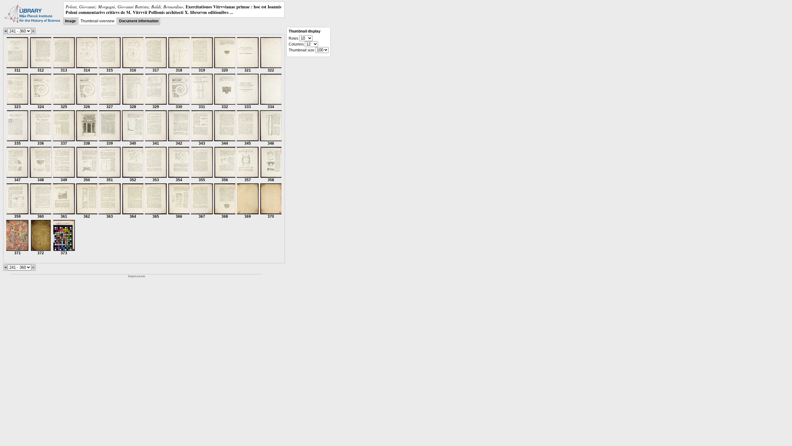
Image (70, 21)
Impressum (136, 276)
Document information (138, 21)
